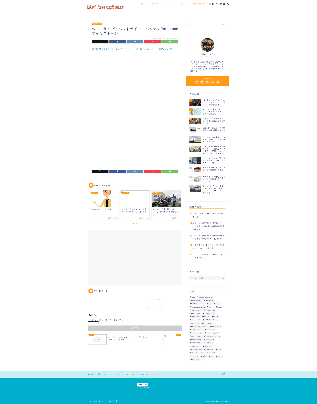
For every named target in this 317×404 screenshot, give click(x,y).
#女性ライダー (210, 339)
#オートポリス (196, 313)
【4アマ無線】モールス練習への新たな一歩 (208, 215)
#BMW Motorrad (196, 300)
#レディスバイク (211, 329)
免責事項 (112, 401)
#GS (210, 304)
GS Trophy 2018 (197, 349)
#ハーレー (206, 316)
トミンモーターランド (198, 353)
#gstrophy (218, 304)
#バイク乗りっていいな (211, 320)
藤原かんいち (195, 359)
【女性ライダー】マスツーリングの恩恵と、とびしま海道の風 (209, 246)
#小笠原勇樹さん (196, 343)
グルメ (219, 349)
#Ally (193, 297)
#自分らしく (208, 346)
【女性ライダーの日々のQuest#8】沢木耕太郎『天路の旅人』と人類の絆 (209, 237)
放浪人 (204, 356)
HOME (143, 4)
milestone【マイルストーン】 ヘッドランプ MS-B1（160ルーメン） (125, 49)
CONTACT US (198, 4)
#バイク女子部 (207, 323)
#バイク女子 (195, 323)
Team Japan (209, 349)
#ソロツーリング (209, 313)
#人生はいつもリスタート (213, 336)
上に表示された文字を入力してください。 (107, 320)
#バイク (215, 316)
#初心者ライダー (196, 339)
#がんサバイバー (196, 310)
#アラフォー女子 (210, 310)
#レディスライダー (197, 333)
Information (169, 4)
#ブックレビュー (216, 326)
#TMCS (219, 307)
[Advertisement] (135, 77)
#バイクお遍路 (196, 320)
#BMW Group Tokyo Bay (206, 297)
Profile (184, 4)
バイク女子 (212, 353)
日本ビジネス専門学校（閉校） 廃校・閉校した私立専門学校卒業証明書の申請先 (209, 226)
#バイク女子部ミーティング (200, 326)
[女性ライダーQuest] (105, 9)
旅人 (212, 356)
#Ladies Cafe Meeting (198, 307)
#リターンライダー (197, 329)
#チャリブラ (195, 316)
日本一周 (219, 356)
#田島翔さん (209, 343)
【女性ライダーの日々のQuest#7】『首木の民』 (208, 256)
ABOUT (155, 4)
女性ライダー (97, 24)
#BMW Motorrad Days (198, 304)
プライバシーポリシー (97, 401)
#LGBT (211, 307)
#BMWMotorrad (210, 300)
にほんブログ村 (144, 388)
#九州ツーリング (196, 336)
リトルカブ (195, 356)
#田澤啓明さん (196, 346)
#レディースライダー (213, 333)
